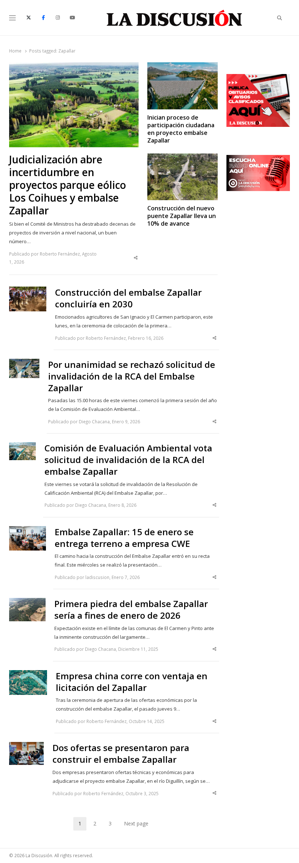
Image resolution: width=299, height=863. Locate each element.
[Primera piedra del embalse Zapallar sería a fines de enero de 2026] (27, 602)
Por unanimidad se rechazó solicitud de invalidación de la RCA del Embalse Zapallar (131, 376)
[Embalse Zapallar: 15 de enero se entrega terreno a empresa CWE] (27, 530)
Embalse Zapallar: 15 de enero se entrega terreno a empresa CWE (124, 537)
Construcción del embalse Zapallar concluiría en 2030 (128, 298)
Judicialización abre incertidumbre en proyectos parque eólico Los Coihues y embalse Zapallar (67, 185)
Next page (136, 823)
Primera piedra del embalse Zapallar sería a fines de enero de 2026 (131, 609)
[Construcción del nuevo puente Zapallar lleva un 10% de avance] (182, 158)
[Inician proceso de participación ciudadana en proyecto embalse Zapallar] (182, 66)
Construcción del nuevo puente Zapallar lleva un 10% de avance (181, 216)
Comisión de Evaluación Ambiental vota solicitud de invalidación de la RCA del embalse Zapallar (128, 459)
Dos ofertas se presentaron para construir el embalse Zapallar (121, 753)
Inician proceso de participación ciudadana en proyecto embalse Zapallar (180, 129)
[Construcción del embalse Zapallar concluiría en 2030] (27, 291)
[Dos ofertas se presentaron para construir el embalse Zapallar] (26, 746)
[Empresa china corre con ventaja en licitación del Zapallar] (28, 674)
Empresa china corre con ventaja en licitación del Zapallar (131, 681)
